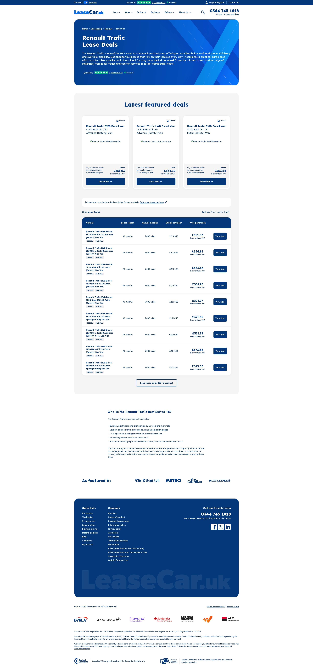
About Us (183, 12)
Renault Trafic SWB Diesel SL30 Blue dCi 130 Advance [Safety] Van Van (99, 234)
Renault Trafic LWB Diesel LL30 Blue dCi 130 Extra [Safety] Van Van (99, 284)
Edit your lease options (152, 202)
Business (155, 12)
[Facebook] (214, 527)
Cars (115, 12)
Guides (168, 12)
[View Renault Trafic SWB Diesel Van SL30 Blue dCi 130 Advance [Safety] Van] (105, 149)
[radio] (78, 2)
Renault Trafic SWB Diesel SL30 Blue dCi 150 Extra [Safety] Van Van (99, 300)
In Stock (141, 12)
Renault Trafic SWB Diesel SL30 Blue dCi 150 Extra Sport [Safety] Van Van (99, 316)
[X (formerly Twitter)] (221, 527)
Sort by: (206, 212)
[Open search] (203, 12)
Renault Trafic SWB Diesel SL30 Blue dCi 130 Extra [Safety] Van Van (99, 267)
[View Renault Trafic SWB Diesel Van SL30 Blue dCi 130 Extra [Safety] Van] (206, 149)
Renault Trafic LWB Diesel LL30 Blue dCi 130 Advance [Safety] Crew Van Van (99, 333)
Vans (127, 12)
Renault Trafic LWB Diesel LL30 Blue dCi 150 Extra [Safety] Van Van (99, 349)
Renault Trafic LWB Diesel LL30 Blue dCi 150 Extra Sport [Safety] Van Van (99, 366)
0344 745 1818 (216, 514)
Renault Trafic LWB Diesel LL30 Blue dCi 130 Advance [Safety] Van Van (99, 251)
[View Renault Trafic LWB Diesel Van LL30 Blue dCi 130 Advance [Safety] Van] (156, 149)
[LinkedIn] (228, 527)
